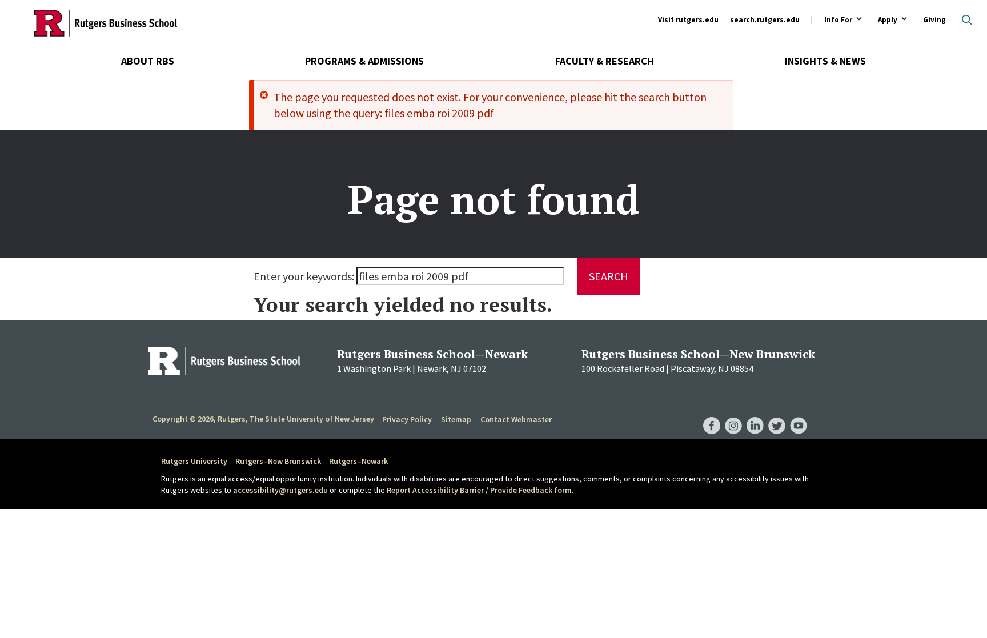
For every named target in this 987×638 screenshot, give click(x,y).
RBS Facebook (711, 414)
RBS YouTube (798, 414)
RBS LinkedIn (755, 414)
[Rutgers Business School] (105, 23)
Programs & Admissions (364, 60)
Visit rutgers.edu (688, 20)
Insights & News (825, 60)
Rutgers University (194, 461)
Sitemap (456, 419)
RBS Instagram (733, 414)
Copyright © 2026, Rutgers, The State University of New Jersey (263, 419)
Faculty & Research (604, 60)
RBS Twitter (776, 414)
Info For (838, 20)
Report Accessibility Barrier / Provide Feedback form (479, 490)
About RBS (147, 60)
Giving (934, 20)
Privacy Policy (407, 419)
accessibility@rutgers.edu (280, 490)
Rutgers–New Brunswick (278, 461)
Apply (887, 20)
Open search (967, 20)
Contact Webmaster (516, 419)
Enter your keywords (303, 276)
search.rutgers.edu (765, 20)
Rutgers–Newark (358, 461)
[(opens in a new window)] (224, 361)
